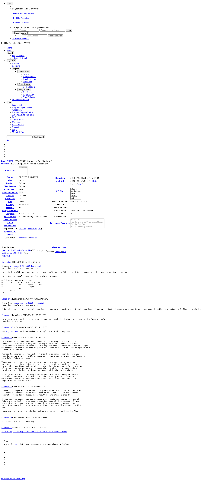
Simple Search (18, 55)
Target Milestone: (10, 210)
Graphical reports (30, 79)
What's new (17, 110)
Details (58, 251)
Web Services (18, 124)
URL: (10, 222)
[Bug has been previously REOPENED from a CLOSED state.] (23, 167)
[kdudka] (76, 196)
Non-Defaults (29, 97)
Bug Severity (28, 94)
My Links (11, 61)
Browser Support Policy (22, 112)
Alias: (10, 180)
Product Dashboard (20, 99)
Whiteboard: (10, 225)
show (80, 184)
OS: (10, 201)
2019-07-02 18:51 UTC (12, 253)
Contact (15, 127)
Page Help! (17, 105)
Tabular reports (29, 76)
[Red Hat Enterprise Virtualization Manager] (87, 222)
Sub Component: (10, 192)
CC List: (60, 191)
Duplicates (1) (9, 228)
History (95, 181)
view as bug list (34, 228)
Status (10, 177)
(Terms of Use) (59, 247)
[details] (36, 266)
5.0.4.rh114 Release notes (23, 115)
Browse (15, 63)
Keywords (9, 171)
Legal (14, 129)
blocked (33, 238)
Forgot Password (20, 33)
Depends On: (10, 231)
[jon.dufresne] (76, 191)
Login (10, 4)
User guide (16, 122)
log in (17, 444)
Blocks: (10, 235)
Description (6, 262)
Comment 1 (7, 299)
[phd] (76, 198)
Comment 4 (7, 337)
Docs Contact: (10, 219)
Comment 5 (7, 386)
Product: (10, 183)
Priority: (10, 204)
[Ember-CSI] (87, 220)
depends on (24, 238)
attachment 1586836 (20, 266)
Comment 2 (7, 315)
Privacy (4, 478)
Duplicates (27, 81)
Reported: (60, 178)
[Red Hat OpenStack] (87, 224)
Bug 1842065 (12, 331)
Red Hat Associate (20, 18)
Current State (24, 71)
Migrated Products (20, 132)
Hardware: (10, 198)
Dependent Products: (60, 223)
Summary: (5, 164)
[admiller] (76, 189)
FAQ (14, 117)
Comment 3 (7, 327)
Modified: (60, 181)
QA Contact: (10, 216)
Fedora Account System (23, 13)
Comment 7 (7, 427)
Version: (10, 195)
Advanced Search (19, 58)
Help (9, 102)
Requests (16, 66)
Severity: (10, 207)
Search (10, 53)
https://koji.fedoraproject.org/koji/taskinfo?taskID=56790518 (34, 432)
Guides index (18, 120)
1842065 (22, 228)
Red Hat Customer (20, 23)
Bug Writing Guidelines (22, 107)
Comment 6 (7, 417)
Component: (10, 189)
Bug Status (27, 92)
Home (9, 48)
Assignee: (10, 213)
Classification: (10, 186)
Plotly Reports (24, 90)
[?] (8, 139)
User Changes (29, 87)
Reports (16, 69)
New (9, 50)
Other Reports (24, 84)
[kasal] (76, 194)
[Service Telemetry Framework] (87, 227)
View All (6, 256)
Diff (64, 251)
